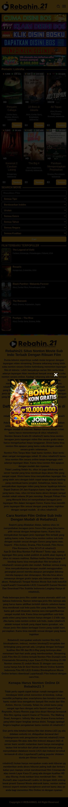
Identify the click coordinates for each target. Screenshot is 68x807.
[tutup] (56, 375)
